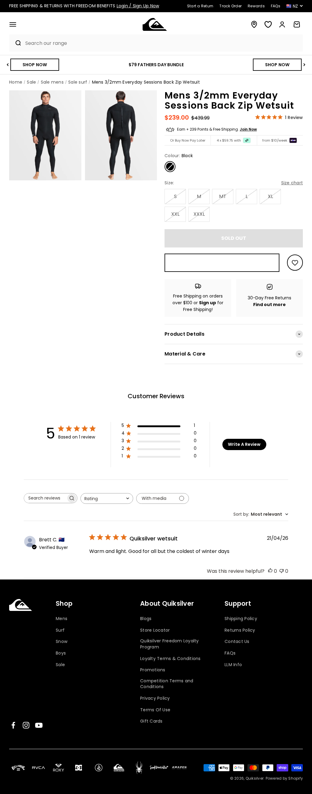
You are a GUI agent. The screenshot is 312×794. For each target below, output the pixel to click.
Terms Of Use (155, 710)
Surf (60, 630)
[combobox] (163, 43)
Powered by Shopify (284, 778)
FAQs (230, 653)
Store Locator (155, 630)
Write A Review (244, 444)
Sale (60, 665)
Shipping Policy (241, 619)
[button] (12, 24)
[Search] (15, 43)
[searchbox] (45, 498)
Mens (61, 619)
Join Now (248, 129)
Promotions (152, 670)
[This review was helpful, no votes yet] (270, 571)
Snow (61, 641)
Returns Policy (240, 630)
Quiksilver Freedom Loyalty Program (169, 644)
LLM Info (233, 665)
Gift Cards (151, 721)
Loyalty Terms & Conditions (170, 659)
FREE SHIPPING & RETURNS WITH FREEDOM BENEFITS (84, 6)
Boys (61, 653)
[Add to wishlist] (295, 262)
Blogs (145, 619)
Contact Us (237, 641)
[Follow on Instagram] (26, 725)
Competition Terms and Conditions (166, 684)
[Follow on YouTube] (39, 725)
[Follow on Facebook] (13, 725)
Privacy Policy (155, 698)
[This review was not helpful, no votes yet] (281, 571)
